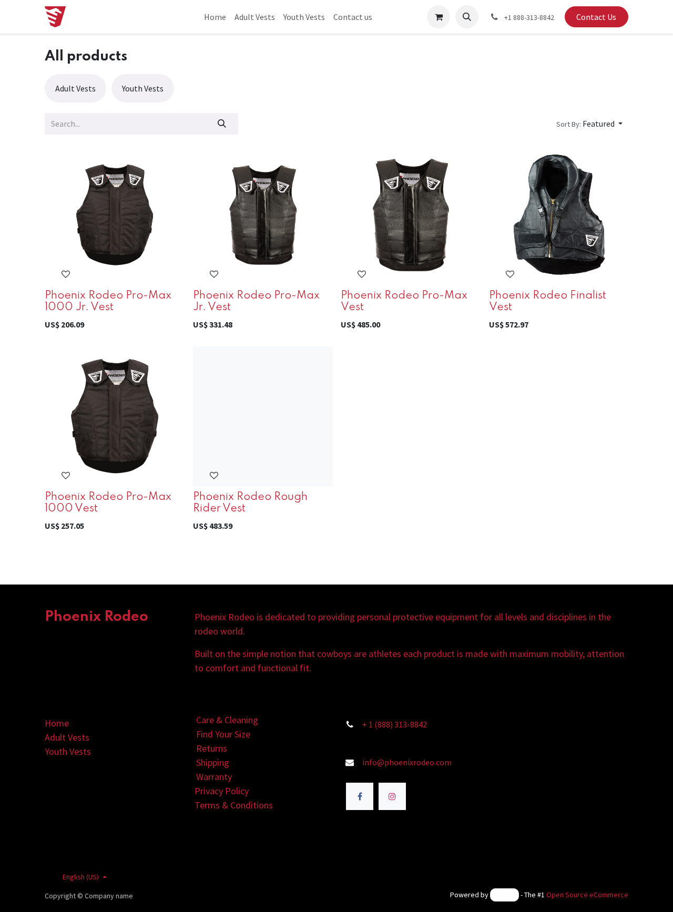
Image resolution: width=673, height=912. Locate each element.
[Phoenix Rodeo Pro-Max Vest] (411, 215)
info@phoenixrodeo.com (407, 762)
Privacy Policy (222, 791)
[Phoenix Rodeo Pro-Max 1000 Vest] (115, 416)
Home (57, 723)
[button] (466, 16)
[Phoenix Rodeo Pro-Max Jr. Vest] (263, 215)
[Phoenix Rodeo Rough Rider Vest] (263, 416)
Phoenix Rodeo (96, 617)
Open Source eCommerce (587, 894)
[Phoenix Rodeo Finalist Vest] (559, 215)
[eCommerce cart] (438, 16)
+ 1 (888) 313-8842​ (394, 724)
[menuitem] (215, 16)
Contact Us (596, 17)
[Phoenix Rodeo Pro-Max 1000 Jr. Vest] (115, 215)
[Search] (222, 123)
